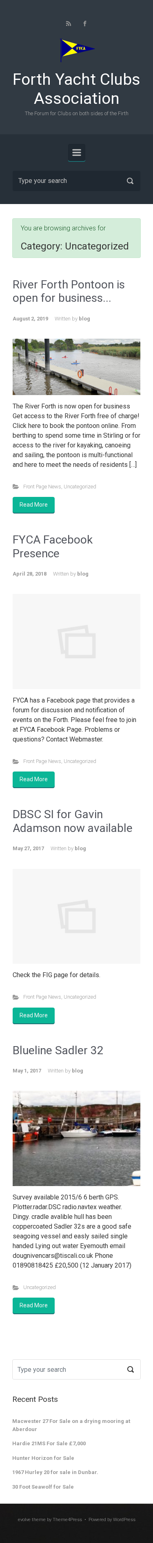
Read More (34, 504)
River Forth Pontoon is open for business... (69, 291)
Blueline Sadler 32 (58, 1050)
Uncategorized (80, 487)
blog (84, 319)
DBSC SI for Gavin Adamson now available (73, 821)
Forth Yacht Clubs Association (76, 89)
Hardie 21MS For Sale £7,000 (49, 1443)
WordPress (124, 1519)
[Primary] (76, 152)
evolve (24, 1519)
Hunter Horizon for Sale (43, 1458)
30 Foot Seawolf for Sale (43, 1487)
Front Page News (42, 487)
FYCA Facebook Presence (53, 546)
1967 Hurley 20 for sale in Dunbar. (55, 1472)
